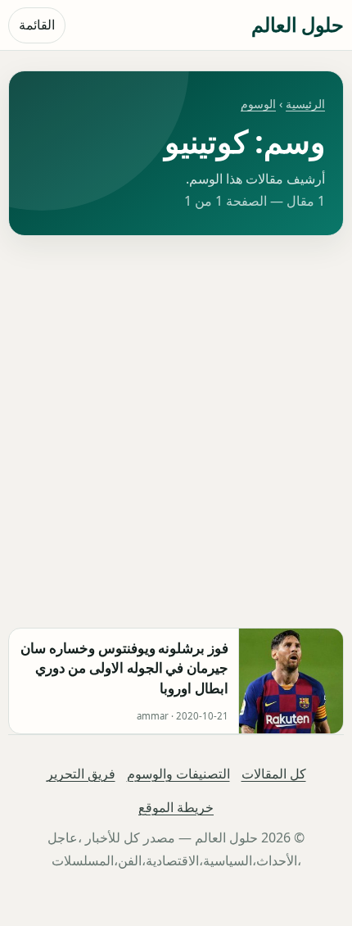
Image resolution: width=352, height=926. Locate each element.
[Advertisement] (176, 432)
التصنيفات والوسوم (178, 774)
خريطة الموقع (176, 807)
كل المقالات (273, 774)
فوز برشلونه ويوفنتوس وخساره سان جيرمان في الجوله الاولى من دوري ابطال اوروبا (124, 667)
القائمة (37, 25)
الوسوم (258, 103)
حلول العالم (297, 24)
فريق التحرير (81, 774)
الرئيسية (305, 103)
